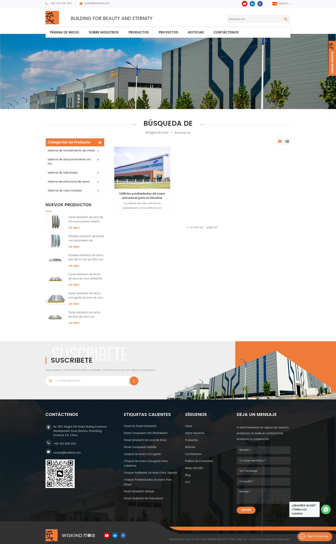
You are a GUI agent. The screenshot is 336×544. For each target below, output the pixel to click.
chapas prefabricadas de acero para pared (148, 482)
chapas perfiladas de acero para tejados (150, 473)
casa (188, 426)
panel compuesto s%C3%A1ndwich (145, 433)
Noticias (196, 32)
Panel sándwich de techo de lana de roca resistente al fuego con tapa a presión (86, 276)
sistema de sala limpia (62, 172)
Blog (188, 475)
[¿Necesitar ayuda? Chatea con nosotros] (326, 509)
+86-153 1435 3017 (61, 3)
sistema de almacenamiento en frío (69, 161)
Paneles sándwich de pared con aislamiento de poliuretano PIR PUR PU (86, 238)
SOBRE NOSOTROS (104, 32)
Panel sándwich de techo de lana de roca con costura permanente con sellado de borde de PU (84, 315)
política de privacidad (199, 461)
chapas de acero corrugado (142, 454)
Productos (139, 32)
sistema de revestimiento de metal (71, 150)
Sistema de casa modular (65, 190)
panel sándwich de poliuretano (143, 499)
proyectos (168, 32)
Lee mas (73, 228)
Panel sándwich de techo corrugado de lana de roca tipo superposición (85, 296)
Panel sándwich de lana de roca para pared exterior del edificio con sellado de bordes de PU (85, 219)
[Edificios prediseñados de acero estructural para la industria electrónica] (142, 168)
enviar (246, 510)
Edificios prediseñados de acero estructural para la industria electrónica (142, 196)
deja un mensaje (317, 536)
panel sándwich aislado (139, 492)
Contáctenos (226, 32)
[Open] (332, 58)
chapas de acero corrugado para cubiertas (146, 463)
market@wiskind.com (96, 3)
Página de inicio (64, 32)
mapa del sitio (194, 468)
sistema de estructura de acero (69, 181)
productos (191, 440)
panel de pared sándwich (140, 426)
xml (187, 482)
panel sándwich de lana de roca (145, 440)
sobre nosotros (194, 433)
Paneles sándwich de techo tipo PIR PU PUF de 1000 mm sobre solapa (85, 257)
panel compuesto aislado (140, 447)
